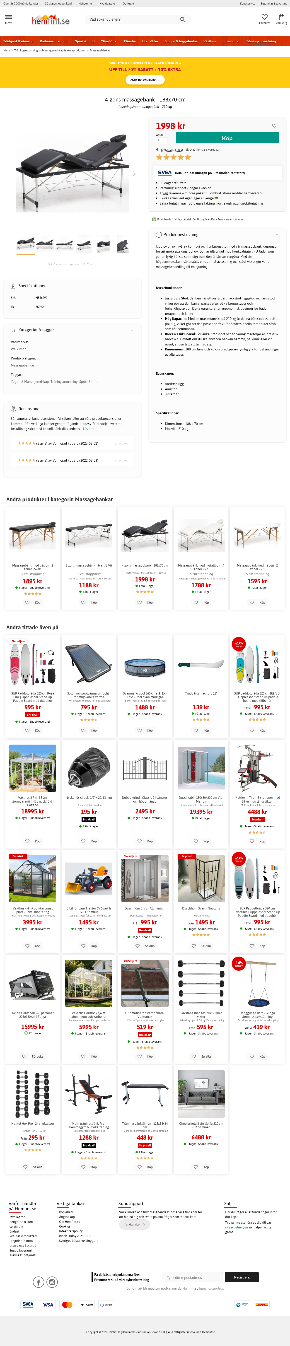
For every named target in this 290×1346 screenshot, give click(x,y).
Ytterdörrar (109, 41)
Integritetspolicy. (211, 1288)
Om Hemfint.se (69, 1222)
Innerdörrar (231, 41)
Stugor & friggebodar (180, 41)
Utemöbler (150, 41)
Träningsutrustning (261, 41)
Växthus (209, 41)
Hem (7, 50)
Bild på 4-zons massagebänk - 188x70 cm (70, 264)
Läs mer (88, 429)
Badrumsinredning (54, 41)
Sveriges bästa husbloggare (78, 1241)
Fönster (130, 41)
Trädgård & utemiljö (18, 41)
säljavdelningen (236, 1227)
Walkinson (18, 349)
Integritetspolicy (71, 1231)
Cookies (64, 1226)
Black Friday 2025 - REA (75, 1236)
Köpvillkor (66, 1212)
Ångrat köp (67, 1217)
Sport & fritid (85, 41)
